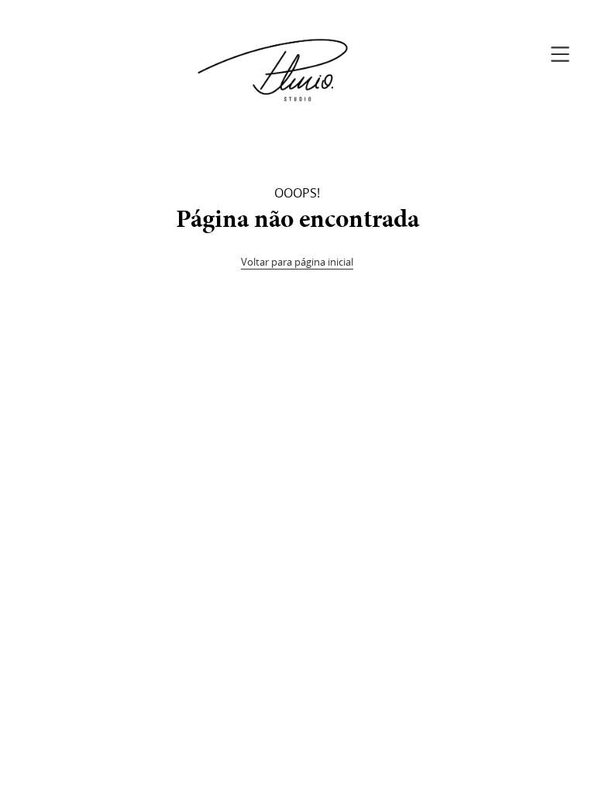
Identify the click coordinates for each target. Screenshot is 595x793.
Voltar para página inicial (297, 262)
